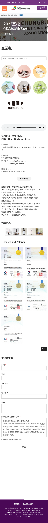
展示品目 (4, 463)
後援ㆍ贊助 (5, 466)
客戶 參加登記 (6, 488)
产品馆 (28, 463)
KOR (19, 2)
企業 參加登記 (6, 486)
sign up (14, 2)
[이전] (2, 232)
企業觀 (21, 15)
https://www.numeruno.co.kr (12, 171)
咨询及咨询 (24, 178)
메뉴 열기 (4, 8)
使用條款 (16, 504)
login (8, 2)
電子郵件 (4, 393)
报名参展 (4, 479)
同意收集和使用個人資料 (12, 439)
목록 (43, 349)
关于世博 (4, 454)
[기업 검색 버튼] (44, 58)
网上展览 (28, 454)
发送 (24, 447)
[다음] (46, 232)
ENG (23, 2)
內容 (3, 402)
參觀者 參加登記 (7, 490)
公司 (3, 364)
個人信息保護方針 (28, 504)
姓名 (3, 374)
